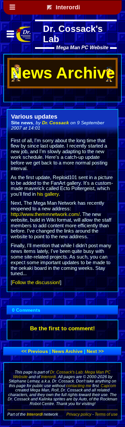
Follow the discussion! (36, 282)
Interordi (48, 376)
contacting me (78, 385)
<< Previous (34, 351)
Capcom (108, 385)
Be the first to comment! (62, 328)
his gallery (48, 194)
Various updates (34, 116)
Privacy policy (78, 414)
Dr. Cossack (55, 122)
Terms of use (106, 414)
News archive (67, 351)
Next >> (95, 351)
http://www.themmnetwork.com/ (45, 214)
